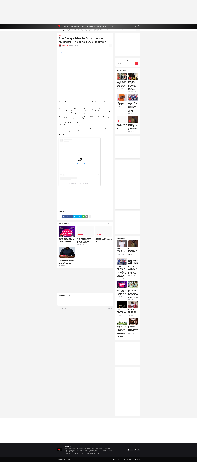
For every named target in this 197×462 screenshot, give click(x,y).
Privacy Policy (128, 459)
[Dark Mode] (135, 26)
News (66, 26)
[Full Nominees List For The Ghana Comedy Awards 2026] (122, 304)
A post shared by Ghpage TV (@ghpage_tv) (79, 183)
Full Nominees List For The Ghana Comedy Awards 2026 (121, 312)
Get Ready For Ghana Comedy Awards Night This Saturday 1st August (67, 239)
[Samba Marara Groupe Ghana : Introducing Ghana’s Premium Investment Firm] (133, 261)
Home (60, 35)
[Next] (139, 30)
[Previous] (137, 30)
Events (99, 26)
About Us (119, 459)
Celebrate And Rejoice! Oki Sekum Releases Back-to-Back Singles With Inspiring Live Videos (67, 261)
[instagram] (138, 450)
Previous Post (62, 308)
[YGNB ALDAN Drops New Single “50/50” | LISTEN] (122, 243)
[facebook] (128, 450)
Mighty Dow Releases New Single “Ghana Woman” (121, 104)
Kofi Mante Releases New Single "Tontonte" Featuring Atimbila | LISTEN (133, 329)
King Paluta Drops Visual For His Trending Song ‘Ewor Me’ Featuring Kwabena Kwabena (84, 240)
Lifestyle (105, 26)
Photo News (91, 26)
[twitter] (131, 450)
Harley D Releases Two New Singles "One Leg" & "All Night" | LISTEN (83, 30)
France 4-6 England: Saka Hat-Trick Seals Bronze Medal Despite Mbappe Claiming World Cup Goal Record (133, 293)
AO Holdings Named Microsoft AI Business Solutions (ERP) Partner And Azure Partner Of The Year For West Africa (133, 106)
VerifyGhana (67, 459)
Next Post (109, 308)
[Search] (138, 26)
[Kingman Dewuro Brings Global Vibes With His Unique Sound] (133, 243)
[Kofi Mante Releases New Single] (133, 321)
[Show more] (90, 216)
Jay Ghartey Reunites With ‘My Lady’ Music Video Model (132, 312)
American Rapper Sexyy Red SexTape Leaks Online (122, 126)
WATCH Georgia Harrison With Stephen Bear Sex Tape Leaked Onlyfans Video (121, 83)
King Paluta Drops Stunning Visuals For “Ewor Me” (103, 239)
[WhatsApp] (83, 216)
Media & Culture (74, 26)
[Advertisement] (98, 12)
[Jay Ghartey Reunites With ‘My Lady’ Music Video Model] (133, 304)
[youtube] (135, 450)
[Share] (110, 45)
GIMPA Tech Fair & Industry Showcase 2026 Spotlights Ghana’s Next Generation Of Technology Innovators (121, 331)
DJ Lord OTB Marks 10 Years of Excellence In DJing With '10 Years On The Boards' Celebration (133, 85)
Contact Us (137, 459)
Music (83, 26)
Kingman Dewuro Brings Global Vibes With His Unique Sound (133, 126)
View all (110, 223)
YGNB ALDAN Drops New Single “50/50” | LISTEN (121, 251)
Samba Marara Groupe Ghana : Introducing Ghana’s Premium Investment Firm (133, 270)
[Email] (86, 216)
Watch (112, 26)
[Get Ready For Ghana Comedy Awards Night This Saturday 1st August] (122, 284)
